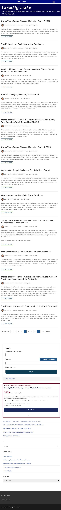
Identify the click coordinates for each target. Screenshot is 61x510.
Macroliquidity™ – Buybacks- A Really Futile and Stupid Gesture (22, 421)
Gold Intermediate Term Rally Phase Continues (22, 195)
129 (42, 331)
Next (48, 331)
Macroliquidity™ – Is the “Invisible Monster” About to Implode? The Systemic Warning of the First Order (29, 278)
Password (8, 359)
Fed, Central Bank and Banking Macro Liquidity (17, 463)
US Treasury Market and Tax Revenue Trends (16, 460)
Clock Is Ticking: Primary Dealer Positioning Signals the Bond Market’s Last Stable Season (28, 70)
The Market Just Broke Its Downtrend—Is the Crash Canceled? (29, 306)
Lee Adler (6, 25)
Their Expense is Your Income (11, 436)
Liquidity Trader (16, 7)
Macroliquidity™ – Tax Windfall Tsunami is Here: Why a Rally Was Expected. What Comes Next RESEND (28, 121)
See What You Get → (31, 409)
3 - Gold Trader (16, 98)
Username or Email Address (13, 351)
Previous (5, 331)
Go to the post (7, 36)
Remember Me (11, 367)
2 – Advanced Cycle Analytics (11, 467)
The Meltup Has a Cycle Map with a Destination (22, 44)
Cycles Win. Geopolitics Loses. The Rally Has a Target (25, 170)
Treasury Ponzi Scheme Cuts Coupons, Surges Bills (18, 432)
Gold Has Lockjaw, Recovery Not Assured (20, 94)
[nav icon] (54, 1)
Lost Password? (10, 378)
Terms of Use (5, 500)
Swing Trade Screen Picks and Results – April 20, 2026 (26, 147)
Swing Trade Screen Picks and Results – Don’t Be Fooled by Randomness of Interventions (28, 221)
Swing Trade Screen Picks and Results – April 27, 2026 (25, 21)
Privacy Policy (5, 495)
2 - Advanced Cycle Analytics (20, 25)
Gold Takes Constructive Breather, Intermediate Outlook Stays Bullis (23, 425)
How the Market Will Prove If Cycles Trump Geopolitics (26, 252)
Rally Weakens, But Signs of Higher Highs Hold (17, 428)
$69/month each (36, 415)
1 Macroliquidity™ (16, 75)
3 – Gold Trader (7, 471)
